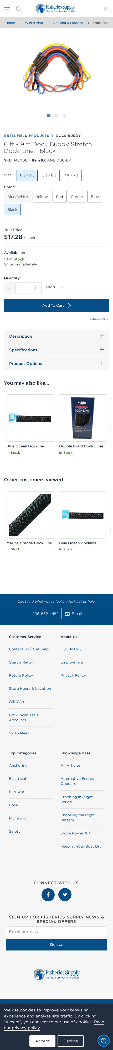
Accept (42, 1040)
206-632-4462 (45, 613)
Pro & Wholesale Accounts (24, 717)
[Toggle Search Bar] (18, 8)
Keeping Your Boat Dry (81, 846)
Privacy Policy (73, 675)
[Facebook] (48, 890)
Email (77, 613)
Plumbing (17, 818)
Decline (70, 1040)
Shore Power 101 (75, 833)
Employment (71, 662)
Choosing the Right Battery (77, 817)
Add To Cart (53, 305)
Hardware (18, 791)
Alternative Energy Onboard (77, 781)
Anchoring (18, 765)
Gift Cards (18, 701)
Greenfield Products (26, 135)
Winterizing (34, 23)
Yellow (42, 196)
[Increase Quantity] (36, 288)
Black (12, 209)
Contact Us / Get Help (29, 649)
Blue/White (17, 196)
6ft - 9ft (27, 175)
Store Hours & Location (30, 688)
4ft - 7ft (71, 175)
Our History (70, 649)
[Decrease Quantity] (10, 288)
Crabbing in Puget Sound (76, 799)
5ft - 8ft (49, 175)
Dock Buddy (68, 135)
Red (59, 196)
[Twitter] (65, 890)
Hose (13, 805)
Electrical (17, 778)
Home (10, 23)
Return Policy (98, 319)
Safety (14, 831)
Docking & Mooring (68, 23)
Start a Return (21, 662)
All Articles (70, 765)
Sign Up (57, 944)
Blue (95, 196)
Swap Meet (19, 733)
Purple (77, 196)
